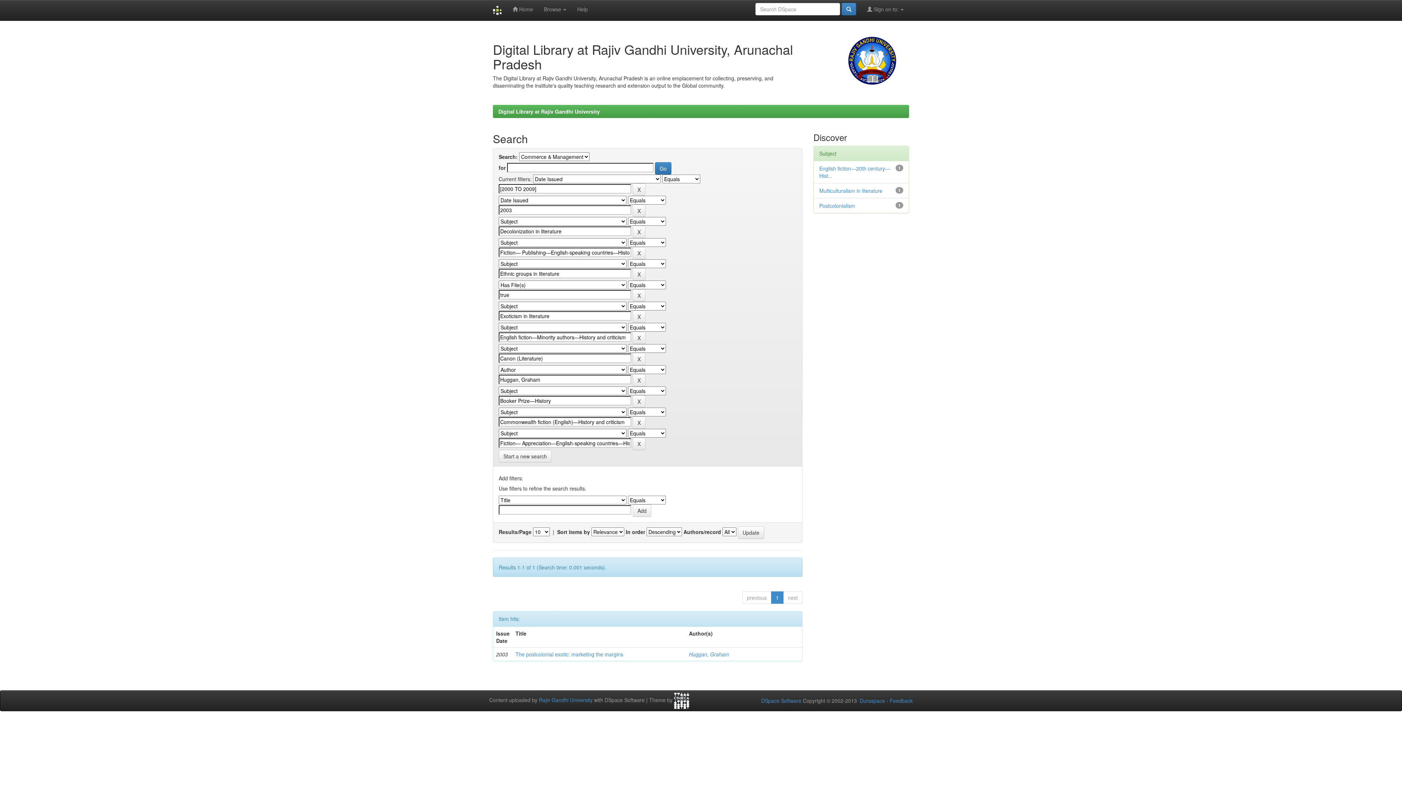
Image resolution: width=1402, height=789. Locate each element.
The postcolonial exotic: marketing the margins (569, 654)
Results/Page (515, 531)
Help (582, 9)
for (502, 167)
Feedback (901, 700)
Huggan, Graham (709, 654)
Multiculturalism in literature (850, 190)
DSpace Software (781, 700)
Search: (508, 156)
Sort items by (573, 531)
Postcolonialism (837, 205)
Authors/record (702, 531)
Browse (553, 9)
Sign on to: (886, 9)
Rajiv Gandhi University (566, 700)
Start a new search (525, 456)
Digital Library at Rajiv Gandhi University (549, 111)
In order (635, 531)
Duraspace (872, 700)
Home (525, 9)
